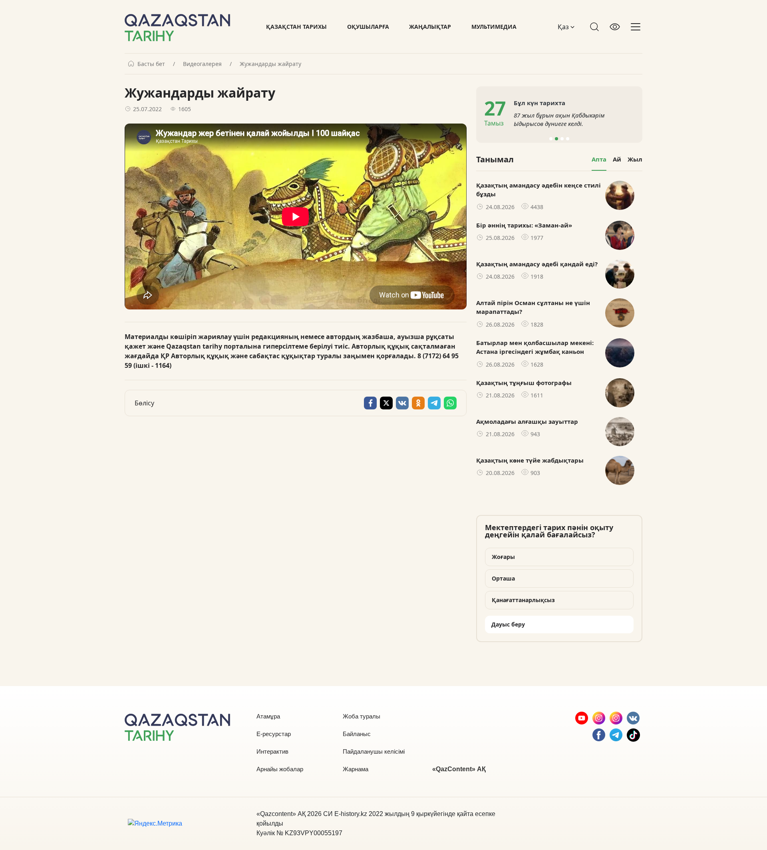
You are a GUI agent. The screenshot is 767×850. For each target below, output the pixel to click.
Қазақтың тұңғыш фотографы (524, 383)
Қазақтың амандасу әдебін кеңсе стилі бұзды (538, 189)
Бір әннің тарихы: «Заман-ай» (524, 225)
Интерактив (272, 751)
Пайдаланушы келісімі (374, 751)
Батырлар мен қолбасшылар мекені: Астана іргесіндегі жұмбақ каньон (535, 347)
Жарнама (355, 769)
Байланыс (357, 733)
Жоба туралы (361, 716)
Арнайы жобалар (279, 769)
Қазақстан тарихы (296, 26)
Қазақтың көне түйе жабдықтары (530, 460)
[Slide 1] (550, 138)
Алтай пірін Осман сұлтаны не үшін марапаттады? (533, 307)
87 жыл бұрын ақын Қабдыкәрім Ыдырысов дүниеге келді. (559, 119)
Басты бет (151, 64)
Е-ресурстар (273, 733)
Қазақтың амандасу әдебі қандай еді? (537, 264)
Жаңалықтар (430, 26)
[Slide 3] (562, 138)
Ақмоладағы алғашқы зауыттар (527, 421)
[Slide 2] (556, 138)
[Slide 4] (567, 138)
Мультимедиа (494, 26)
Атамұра (268, 716)
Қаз (564, 26)
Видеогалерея (202, 64)
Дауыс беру (508, 624)
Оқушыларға (368, 26)
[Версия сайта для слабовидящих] (614, 26)
